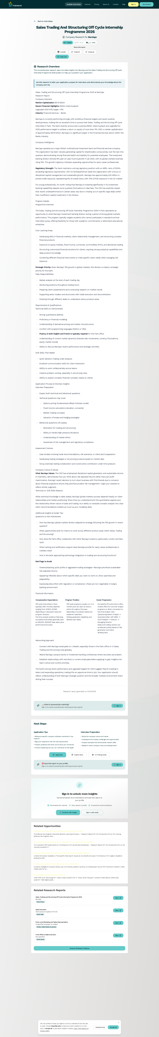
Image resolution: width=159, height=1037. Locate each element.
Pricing (96, 4)
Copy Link (63, 57)
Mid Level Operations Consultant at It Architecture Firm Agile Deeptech (61, 853)
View (116, 898)
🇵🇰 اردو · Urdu (90, 42)
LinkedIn (63, 52)
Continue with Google (69, 812)
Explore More (78, 755)
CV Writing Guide (100, 755)
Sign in (133, 4)
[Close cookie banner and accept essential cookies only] (118, 1022)
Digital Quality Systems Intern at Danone (50, 875)
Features (87, 4)
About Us (106, 4)
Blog (123, 4)
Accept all (113, 1027)
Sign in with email (92, 812)
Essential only (100, 1027)
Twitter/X (77, 52)
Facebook (91, 52)
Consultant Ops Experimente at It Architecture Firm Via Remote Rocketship (63, 842)
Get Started (146, 4)
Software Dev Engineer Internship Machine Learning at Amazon (58, 831)
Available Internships (74, 4)
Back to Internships (45, 21)
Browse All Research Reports (79, 948)
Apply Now (59, 755)
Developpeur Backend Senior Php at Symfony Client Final (56, 864)
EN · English (68, 42)
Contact (115, 4)
